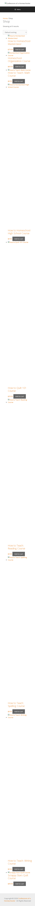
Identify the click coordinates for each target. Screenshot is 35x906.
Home (5, 18)
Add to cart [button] (19, 49)
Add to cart (19, 66)
